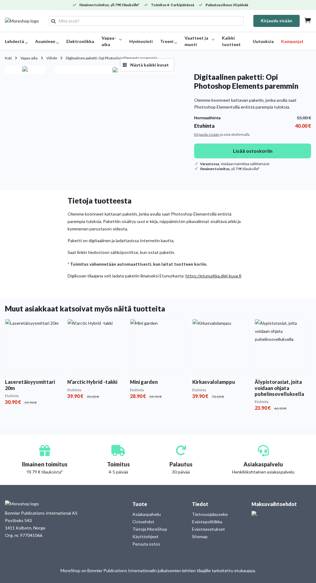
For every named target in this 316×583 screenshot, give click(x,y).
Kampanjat (292, 41)
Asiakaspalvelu (146, 514)
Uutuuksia (263, 41)
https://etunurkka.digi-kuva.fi (213, 275)
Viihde (51, 58)
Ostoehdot (143, 521)
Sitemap (200, 536)
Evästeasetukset (208, 529)
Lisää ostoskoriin (252, 151)
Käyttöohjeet (145, 536)
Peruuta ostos (146, 544)
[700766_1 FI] (25, 70)
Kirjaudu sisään (276, 20)
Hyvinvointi (141, 41)
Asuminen (45, 41)
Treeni (166, 41)
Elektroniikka (80, 41)
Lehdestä (14, 41)
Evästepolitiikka (207, 521)
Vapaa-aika (29, 58)
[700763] (115, 70)
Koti (8, 58)
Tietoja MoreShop (149, 529)
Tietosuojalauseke (210, 514)
